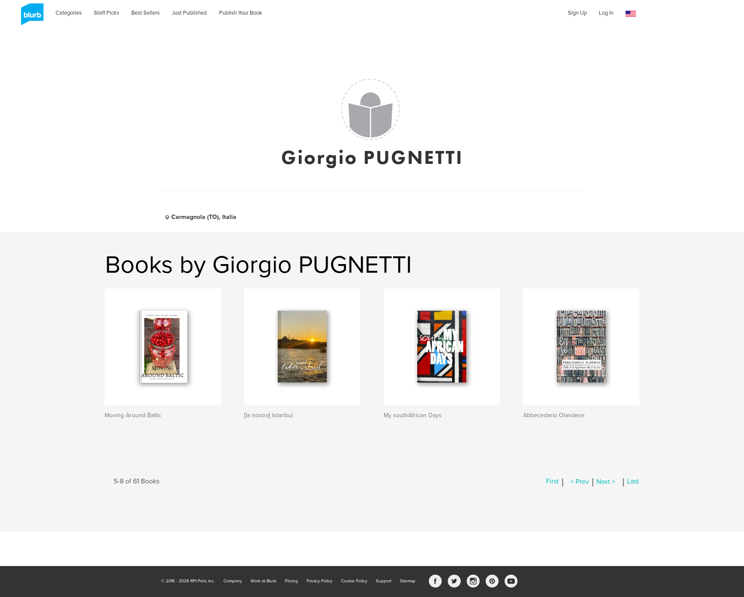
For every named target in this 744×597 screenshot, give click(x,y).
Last (633, 481)
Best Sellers (145, 12)
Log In (606, 12)
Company (232, 581)
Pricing (291, 581)
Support (383, 581)
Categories (69, 12)
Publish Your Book (240, 12)
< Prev (579, 481)
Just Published (189, 12)
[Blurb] (30, 17)
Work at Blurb (263, 581)
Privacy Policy (319, 581)
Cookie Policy (354, 581)
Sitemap (407, 581)
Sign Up (577, 12)
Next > (605, 481)
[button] (631, 14)
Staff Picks (106, 12)
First (552, 481)
